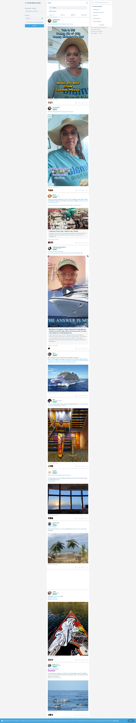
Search (49, 2)
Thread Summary (51, 670)
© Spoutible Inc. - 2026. (96, 33)
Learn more (116, 720)
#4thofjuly (55, 24)
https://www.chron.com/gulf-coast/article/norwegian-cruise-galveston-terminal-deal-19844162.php (68, 360)
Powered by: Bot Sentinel (96, 31)
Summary (54, 21)
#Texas (54, 362)
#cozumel (70, 24)
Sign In (34, 25)
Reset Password (39, 22)
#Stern (69, 475)
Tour (92, 27)
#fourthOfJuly (61, 24)
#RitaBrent (60, 251)
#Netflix (66, 199)
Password (27, 15)
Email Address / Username (30, 8)
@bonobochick (56, 196)
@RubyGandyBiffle (57, 248)
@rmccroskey (56, 593)
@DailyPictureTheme (52, 475)
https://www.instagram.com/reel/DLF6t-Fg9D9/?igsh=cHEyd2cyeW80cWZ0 (65, 253)
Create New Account (34, 3)
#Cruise (56, 251)
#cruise (66, 24)
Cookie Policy (94, 29)
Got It (131, 720)
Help (99, 29)
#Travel (67, 362)
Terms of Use (97, 27)
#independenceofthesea (60, 405)
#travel (80, 200)
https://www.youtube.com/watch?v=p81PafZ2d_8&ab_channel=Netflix (64, 205)
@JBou (54, 524)
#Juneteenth (51, 251)
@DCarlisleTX (55, 354)
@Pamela (55, 471)
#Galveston (59, 362)
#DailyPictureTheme (62, 475)
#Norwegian (72, 362)
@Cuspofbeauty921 (57, 400)
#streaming (55, 202)
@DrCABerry (55, 20)
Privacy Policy (103, 27)
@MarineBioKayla (56, 665)
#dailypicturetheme (77, 529)
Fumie (54, 526)
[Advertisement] (68, 580)
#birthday (50, 24)
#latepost (50, 404)
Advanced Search (52, 11)
